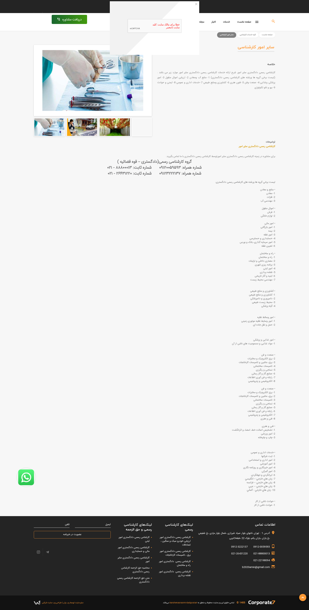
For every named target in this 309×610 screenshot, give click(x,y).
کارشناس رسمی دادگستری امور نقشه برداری (175, 574)
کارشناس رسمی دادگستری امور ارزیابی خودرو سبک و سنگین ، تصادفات (175, 541)
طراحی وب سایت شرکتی (52, 602)
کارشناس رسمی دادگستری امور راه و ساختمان (175, 563)
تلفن (67, 524)
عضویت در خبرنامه (72, 534)
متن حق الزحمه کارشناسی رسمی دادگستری (133, 580)
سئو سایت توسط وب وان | (72, 602)
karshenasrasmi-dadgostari (183, 602)
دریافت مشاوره (72, 19)
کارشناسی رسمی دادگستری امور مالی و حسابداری (133, 549)
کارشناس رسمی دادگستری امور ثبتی (134, 539)
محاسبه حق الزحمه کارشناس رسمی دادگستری (135, 570)
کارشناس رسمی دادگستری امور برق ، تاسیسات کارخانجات (175, 553)
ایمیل (108, 524)
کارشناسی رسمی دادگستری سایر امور (133, 560)
